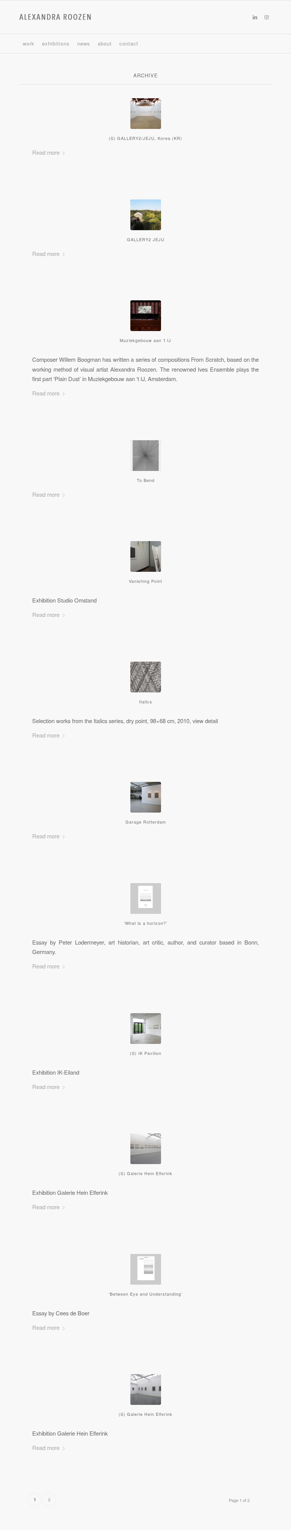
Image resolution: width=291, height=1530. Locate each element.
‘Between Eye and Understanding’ (145, 1294)
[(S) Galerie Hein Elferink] (145, 1389)
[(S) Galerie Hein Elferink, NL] (145, 1148)
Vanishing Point (145, 581)
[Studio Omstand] (145, 556)
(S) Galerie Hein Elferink (145, 1173)
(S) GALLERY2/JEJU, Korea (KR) (145, 138)
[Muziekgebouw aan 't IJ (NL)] (145, 315)
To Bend (146, 480)
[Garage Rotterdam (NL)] (145, 797)
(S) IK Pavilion (145, 1053)
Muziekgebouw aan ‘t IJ (145, 340)
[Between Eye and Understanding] (145, 1269)
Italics (145, 701)
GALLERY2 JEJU (145, 239)
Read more (45, 152)
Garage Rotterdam (145, 822)
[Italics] (145, 677)
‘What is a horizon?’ (145, 923)
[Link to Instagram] (266, 17)
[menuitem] (28, 43)
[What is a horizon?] (145, 898)
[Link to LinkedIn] (255, 17)
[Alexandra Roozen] (55, 17)
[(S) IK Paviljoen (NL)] (145, 1028)
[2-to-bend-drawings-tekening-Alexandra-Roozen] (145, 455)
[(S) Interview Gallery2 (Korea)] (145, 214)
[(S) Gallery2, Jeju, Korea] (145, 113)
